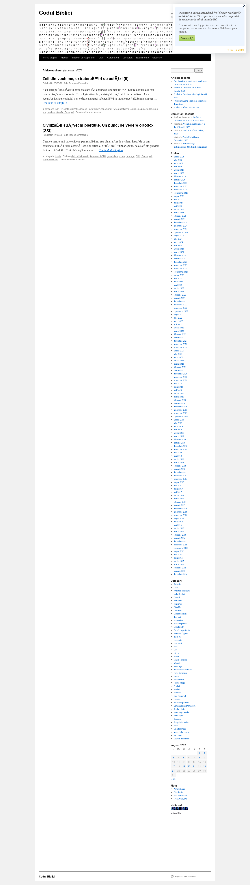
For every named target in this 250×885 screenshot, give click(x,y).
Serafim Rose (63, 112)
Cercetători (113, 57)
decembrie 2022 (180, 301)
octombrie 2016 (180, 514)
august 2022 (179, 314)
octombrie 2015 (180, 544)
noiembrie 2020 (180, 376)
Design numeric (180, 613)
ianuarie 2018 (179, 468)
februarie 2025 (180, 215)
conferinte (178, 600)
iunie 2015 (178, 557)
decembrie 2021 (180, 340)
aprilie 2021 (179, 360)
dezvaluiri (178, 616)
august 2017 (179, 482)
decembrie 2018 (180, 445)
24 (173, 770)
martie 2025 (179, 212)
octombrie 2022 (180, 307)
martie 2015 (179, 564)
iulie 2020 (178, 383)
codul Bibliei (179, 593)
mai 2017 (178, 491)
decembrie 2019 (180, 406)
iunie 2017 (178, 488)
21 (194, 766)
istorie (133, 108)
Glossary (157, 57)
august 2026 (179, 156)
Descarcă (127, 57)
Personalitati (179, 679)
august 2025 (179, 196)
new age (130, 156)
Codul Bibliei (55, 12)
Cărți (101, 57)
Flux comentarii (180, 795)
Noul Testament (180, 672)
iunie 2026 (178, 163)
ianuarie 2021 (179, 370)
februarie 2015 (180, 567)
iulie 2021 (178, 353)
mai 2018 (178, 455)
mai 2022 (178, 324)
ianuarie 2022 (179, 337)
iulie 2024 (178, 238)
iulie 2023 (178, 278)
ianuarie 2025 (179, 219)
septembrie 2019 (181, 416)
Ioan (57, 108)
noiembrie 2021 (180, 343)
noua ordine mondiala (183, 669)
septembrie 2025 (181, 192)
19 (184, 766)
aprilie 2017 (179, 495)
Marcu (176, 656)
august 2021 (179, 350)
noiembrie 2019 (180, 409)
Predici (64, 57)
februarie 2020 (180, 399)
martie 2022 (179, 330)
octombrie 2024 (180, 228)
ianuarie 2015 (179, 570)
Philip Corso (142, 156)
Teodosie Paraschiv (78, 83)
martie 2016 (179, 531)
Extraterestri (179, 626)
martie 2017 (179, 498)
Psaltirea (177, 692)
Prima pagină (50, 57)
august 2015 (179, 551)
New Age (178, 666)
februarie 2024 (180, 255)
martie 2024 (179, 251)
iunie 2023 (178, 281)
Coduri (177, 597)
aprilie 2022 (179, 327)
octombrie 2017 (180, 478)
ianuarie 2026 (179, 179)
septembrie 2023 (181, 271)
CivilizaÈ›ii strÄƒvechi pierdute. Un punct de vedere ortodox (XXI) (98, 127)
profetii (177, 689)
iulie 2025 (178, 199)
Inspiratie (178, 639)
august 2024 (179, 235)
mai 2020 (178, 390)
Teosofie (177, 718)
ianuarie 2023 (179, 297)
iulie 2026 (178, 159)
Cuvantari (178, 610)
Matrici (177, 662)
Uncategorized (180, 728)
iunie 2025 (178, 202)
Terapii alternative (181, 722)
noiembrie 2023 (180, 265)
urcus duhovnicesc (182, 731)
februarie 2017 (180, 501)
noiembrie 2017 (180, 475)
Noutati (177, 676)
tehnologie (178, 715)
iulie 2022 (178, 317)
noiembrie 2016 (180, 511)
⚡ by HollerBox (236, 50)
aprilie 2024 (179, 248)
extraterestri (94, 108)
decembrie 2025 (180, 182)
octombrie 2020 (180, 380)
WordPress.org (180, 798)
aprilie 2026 (179, 169)
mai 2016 (178, 524)
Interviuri (178, 643)
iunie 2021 (178, 357)
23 (204, 766)
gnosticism (123, 108)
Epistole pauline (180, 623)
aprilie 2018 (179, 459)
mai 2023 (178, 284)
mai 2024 (178, 245)
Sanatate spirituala (181, 702)
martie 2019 (179, 436)
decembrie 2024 (180, 222)
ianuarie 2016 (179, 537)
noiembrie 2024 (180, 225)
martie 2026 (179, 173)
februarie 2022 (180, 334)
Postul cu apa (179, 682)
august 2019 (179, 419)
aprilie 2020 (179, 393)
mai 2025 (178, 205)
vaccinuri (178, 735)
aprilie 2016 (179, 528)
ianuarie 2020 (179, 403)
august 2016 (179, 518)
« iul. (173, 778)
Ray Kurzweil (180, 695)
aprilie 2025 (179, 209)
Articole (177, 584)
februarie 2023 (180, 294)
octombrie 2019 (180, 413)
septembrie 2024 (181, 232)
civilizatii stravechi (78, 108)
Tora (176, 725)
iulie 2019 (178, 422)
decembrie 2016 (180, 508)
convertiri (178, 603)
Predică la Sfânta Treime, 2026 (187, 107)
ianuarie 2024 (179, 258)
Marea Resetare (180, 659)
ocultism (51, 112)
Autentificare (179, 788)
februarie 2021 (180, 367)
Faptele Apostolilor (182, 630)
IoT (175, 649)
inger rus (177, 636)
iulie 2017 (178, 485)
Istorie (58, 156)
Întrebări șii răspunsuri (83, 57)
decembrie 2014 (180, 574)
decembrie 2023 (180, 261)
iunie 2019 (178, 426)
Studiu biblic (179, 708)
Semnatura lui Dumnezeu (184, 705)
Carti (176, 587)
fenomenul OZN (109, 108)
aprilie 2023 (179, 288)
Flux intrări (178, 792)
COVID (177, 607)
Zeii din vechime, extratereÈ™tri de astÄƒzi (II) (85, 78)
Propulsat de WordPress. (185, 876)
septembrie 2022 (181, 311)
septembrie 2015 (181, 547)
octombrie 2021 (180, 347)
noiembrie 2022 (180, 304)
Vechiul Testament (181, 738)
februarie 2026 (180, 176)
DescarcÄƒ (187, 38)
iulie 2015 (178, 554)
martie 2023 (179, 291)
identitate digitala (181, 633)
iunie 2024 (178, 242)
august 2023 (179, 274)
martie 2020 (179, 396)
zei (72, 112)
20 (189, 766)
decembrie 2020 (180, 373)
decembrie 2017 (180, 472)
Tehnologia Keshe (181, 712)
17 (173, 766)
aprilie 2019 (179, 432)
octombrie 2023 (180, 268)
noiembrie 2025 (180, 186)
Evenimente (142, 57)
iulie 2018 (178, 452)
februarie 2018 (180, 465)
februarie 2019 (180, 439)
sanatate (177, 699)
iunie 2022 (178, 320)
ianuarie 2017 (179, 505)
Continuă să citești (55, 103)
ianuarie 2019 (179, 442)
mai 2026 (178, 166)
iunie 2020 (178, 386)
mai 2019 (178, 429)
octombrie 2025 (180, 189)
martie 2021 (179, 363)
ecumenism (178, 620)
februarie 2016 (180, 534)
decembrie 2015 (180, 541)
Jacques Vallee (144, 108)
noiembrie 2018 (180, 449)
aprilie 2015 (179, 560)
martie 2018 (179, 462)
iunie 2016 (178, 521)
